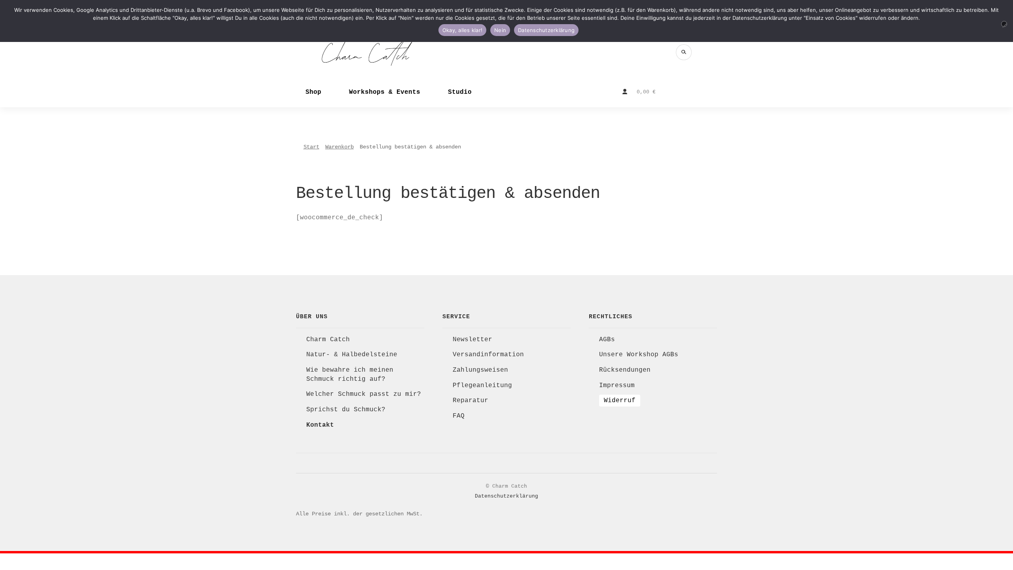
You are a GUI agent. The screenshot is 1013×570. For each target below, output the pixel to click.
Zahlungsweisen (480, 370)
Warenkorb (339, 147)
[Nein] (1004, 24)
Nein (500, 30)
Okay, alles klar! (462, 30)
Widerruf (619, 400)
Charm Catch (328, 339)
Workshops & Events (384, 92)
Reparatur (470, 400)
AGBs (607, 339)
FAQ (459, 416)
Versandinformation (488, 354)
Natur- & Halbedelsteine (351, 354)
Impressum (617, 385)
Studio (460, 92)
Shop (313, 92)
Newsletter (472, 339)
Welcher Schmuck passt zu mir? (363, 394)
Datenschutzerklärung (506, 496)
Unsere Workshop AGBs (638, 354)
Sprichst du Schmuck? (345, 409)
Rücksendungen (625, 370)
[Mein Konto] (624, 92)
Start (311, 147)
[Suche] (684, 52)
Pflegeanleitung (482, 385)
